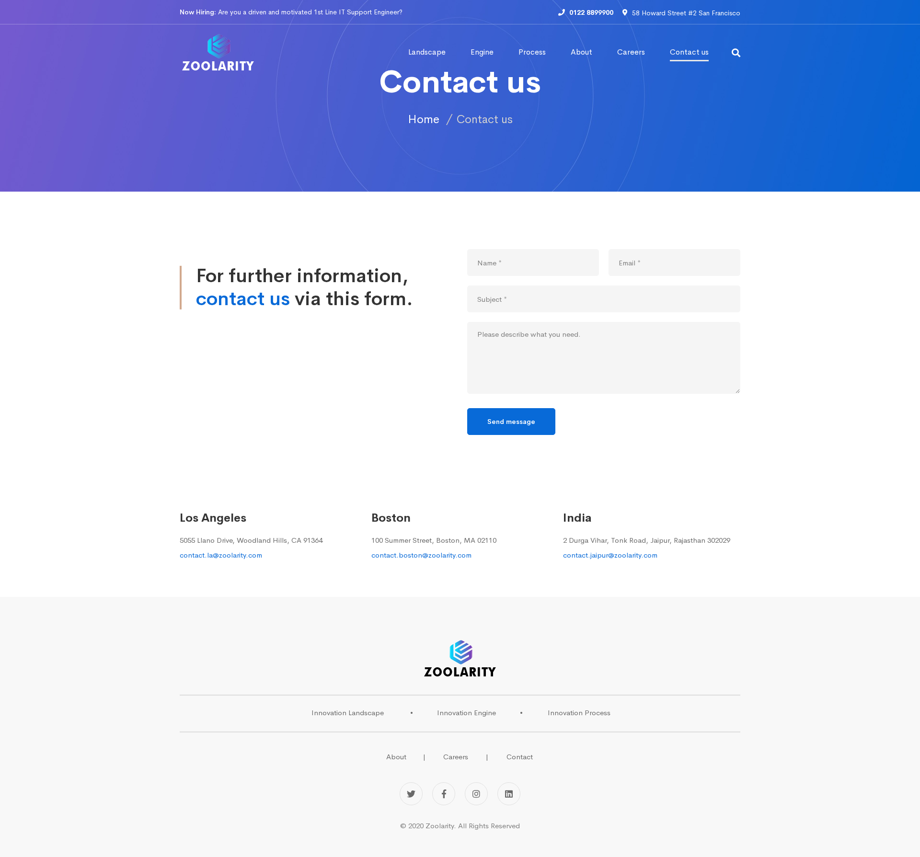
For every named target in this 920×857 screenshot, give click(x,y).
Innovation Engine (466, 712)
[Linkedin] (508, 793)
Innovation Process (579, 712)
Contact (519, 756)
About (396, 756)
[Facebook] (443, 793)
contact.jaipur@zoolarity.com (610, 555)
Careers (455, 756)
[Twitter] (411, 793)
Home (423, 119)
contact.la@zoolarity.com (221, 555)
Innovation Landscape (347, 712)
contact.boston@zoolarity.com (421, 555)
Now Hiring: (198, 12)
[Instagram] (476, 793)
